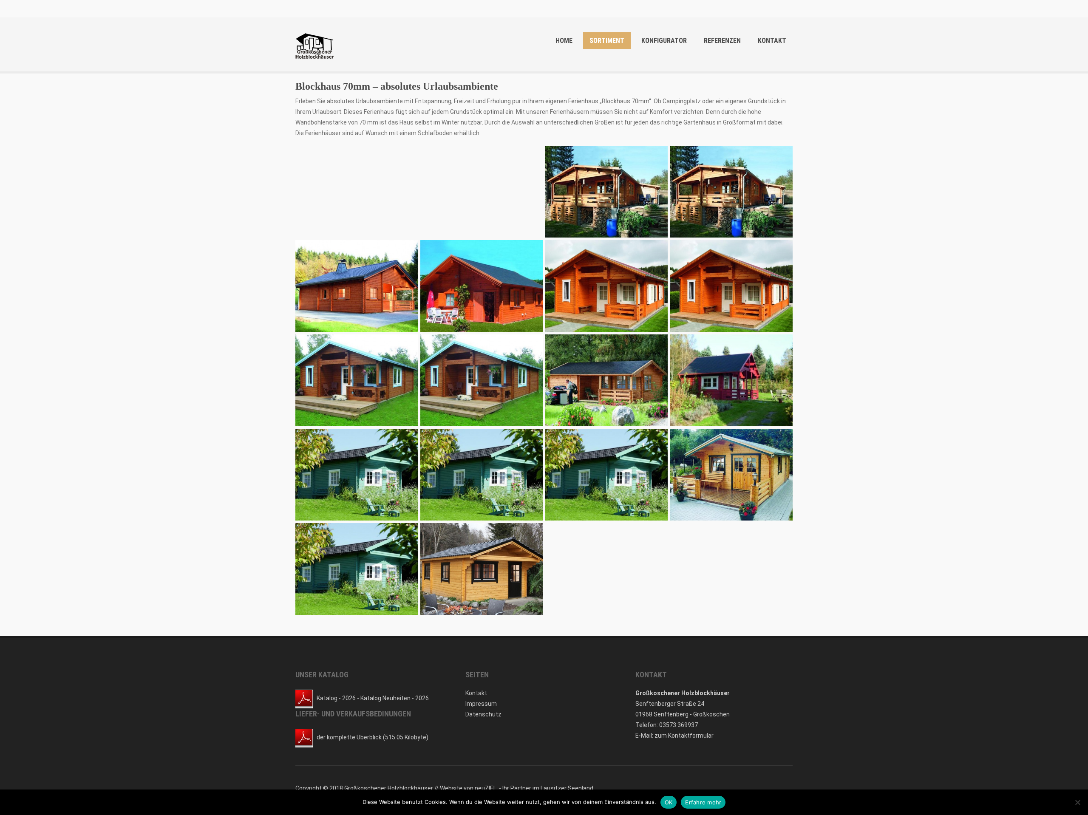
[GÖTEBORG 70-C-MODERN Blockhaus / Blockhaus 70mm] (356, 569)
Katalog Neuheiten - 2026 (394, 698)
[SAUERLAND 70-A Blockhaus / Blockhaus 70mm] (731, 380)
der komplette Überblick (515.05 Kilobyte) (372, 737)
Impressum (481, 703)
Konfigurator (664, 41)
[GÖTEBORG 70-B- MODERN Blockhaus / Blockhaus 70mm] (481, 569)
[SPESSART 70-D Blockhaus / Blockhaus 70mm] (606, 286)
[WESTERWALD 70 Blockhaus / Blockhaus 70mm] (481, 286)
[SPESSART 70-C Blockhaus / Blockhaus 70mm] (731, 286)
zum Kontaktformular (684, 735)
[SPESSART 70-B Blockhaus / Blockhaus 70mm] (356, 380)
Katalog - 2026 (336, 698)
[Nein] (1077, 802)
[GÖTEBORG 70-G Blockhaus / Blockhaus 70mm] (356, 475)
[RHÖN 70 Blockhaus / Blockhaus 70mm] (606, 380)
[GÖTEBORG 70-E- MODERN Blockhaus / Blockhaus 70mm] (606, 475)
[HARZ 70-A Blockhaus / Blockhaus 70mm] (731, 192)
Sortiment (606, 41)
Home (563, 41)
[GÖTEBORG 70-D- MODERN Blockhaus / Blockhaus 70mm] (731, 475)
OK (669, 802)
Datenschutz (483, 714)
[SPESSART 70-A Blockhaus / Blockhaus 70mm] (481, 380)
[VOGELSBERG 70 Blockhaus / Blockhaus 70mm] (356, 286)
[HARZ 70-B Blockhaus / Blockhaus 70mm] (606, 192)
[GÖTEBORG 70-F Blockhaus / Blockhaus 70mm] (481, 475)
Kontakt (772, 41)
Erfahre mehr (703, 802)
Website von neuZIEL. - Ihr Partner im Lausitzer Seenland (516, 788)
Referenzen (722, 41)
